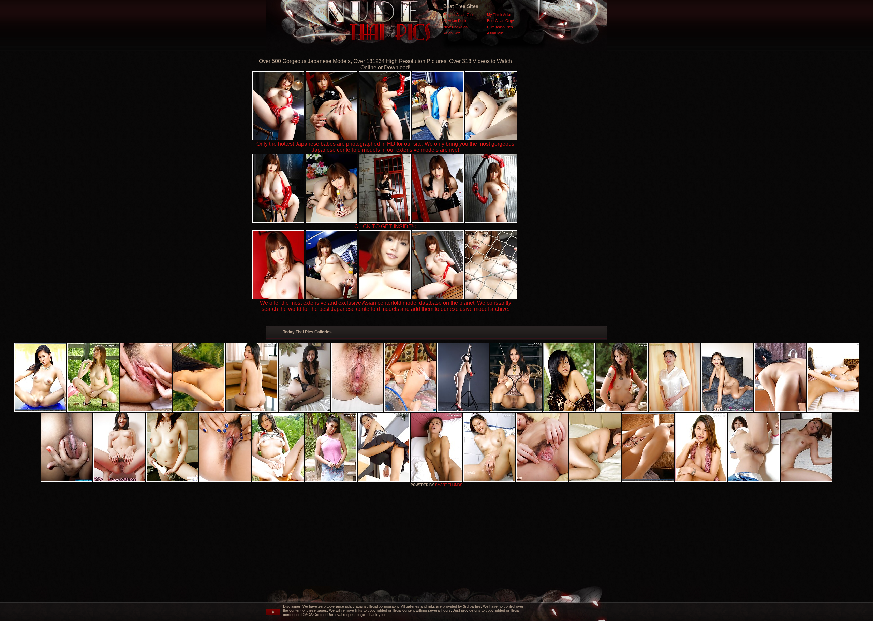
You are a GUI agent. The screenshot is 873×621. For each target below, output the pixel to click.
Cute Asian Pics (500, 27)
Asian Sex (451, 33)
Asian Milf (495, 33)
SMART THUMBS (448, 485)
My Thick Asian (499, 15)
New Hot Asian (455, 27)
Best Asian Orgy (500, 21)
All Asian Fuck (455, 21)
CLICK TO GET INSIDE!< (385, 226)
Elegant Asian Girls (458, 15)
